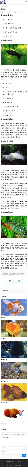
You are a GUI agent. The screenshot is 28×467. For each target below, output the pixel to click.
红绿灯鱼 (3, 381)
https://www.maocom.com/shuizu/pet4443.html (12, 274)
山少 (6, 290)
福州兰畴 (3, 338)
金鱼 (20, 465)
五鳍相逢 (3, 317)
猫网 (2, 6)
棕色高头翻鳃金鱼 (5, 402)
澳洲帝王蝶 (4, 360)
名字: (3, 448)
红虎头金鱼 (4, 423)
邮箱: (3, 451)
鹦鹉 (15, 465)
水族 (6, 6)
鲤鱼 (17, 465)
